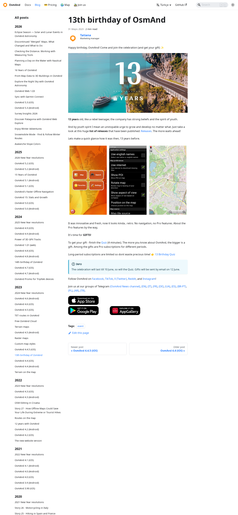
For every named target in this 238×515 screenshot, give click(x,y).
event (81, 326)
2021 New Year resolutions (29, 502)
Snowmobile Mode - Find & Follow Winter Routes (37, 136)
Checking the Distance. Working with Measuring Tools (35, 53)
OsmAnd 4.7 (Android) (27, 273)
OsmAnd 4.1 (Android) (27, 465)
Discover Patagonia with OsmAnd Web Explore (36, 121)
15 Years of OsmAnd (26, 174)
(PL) (70, 290)
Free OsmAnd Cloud (26, 321)
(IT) (150, 286)
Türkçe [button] (164, 5)
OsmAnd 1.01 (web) (25, 245)
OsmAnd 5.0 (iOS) (24, 203)
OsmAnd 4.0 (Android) (27, 471)
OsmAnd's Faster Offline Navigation (34, 191)
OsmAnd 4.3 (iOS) (24, 391)
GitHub (179, 5)
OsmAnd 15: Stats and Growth (31, 197)
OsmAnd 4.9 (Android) (27, 233)
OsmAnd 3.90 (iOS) (25, 488)
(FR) (155, 286)
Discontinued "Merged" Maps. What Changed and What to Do (34, 43)
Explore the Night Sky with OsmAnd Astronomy (34, 83)
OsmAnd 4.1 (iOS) (24, 460)
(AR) (76, 290)
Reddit (132, 279)
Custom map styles (25, 343)
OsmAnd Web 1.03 (25, 90)
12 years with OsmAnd (27, 423)
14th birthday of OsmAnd (28, 262)
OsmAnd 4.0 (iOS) (24, 477)
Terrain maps (22, 326)
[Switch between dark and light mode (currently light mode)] (232, 4)
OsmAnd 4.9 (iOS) (24, 228)
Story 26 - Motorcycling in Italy (31, 507)
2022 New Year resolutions (29, 454)
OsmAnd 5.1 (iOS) (24, 186)
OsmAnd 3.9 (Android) (27, 482)
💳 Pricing (50, 5)
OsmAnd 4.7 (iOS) (24, 267)
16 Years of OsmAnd (26, 70)
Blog (37, 5)
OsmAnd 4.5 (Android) (27, 332)
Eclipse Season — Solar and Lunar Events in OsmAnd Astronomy (39, 34)
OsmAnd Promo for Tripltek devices (34, 279)
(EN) (143, 286)
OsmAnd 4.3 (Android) (27, 397)
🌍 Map (65, 5)
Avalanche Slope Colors (27, 143)
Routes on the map (25, 418)
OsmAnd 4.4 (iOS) (24, 360)
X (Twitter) (120, 279)
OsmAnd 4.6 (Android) (27, 298)
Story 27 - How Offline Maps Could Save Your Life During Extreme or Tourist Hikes (38, 410)
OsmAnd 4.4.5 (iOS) (25, 349)
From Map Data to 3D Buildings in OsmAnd (38, 75)
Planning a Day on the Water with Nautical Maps (38, 62)
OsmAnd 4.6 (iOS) (24, 304)
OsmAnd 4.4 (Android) (27, 366)
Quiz (104, 242)
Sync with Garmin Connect (29, 96)
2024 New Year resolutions (29, 292)
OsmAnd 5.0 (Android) (27, 208)
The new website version (28, 440)
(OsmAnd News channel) (125, 286)
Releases (146, 131)
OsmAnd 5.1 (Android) (27, 180)
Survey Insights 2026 (26, 113)
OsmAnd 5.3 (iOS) (24, 102)
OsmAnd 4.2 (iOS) (24, 434)
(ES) (173, 286)
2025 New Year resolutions (29, 222)
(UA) (167, 286)
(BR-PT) (181, 286)
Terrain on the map (25, 372)
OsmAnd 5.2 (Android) (27, 169)
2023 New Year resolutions (29, 385)
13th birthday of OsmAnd (28, 355)
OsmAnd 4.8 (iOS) (24, 250)
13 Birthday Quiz (165, 254)
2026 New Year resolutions (29, 157)
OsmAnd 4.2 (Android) (27, 429)
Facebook (98, 279)
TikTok (109, 279)
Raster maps (21, 338)
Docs (28, 5)
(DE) (161, 286)
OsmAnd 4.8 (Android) (27, 256)
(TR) (82, 290)
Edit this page (80, 333)
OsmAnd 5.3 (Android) (27, 107)
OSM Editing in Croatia (27, 402)
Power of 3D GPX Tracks (28, 239)
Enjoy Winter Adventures (28, 128)
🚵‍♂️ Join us (80, 5)
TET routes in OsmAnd (27, 315)
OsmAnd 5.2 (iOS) (24, 163)
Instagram (149, 279)
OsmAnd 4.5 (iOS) (24, 309)
